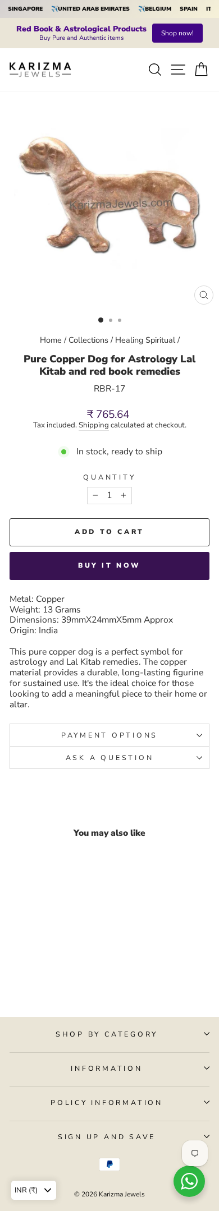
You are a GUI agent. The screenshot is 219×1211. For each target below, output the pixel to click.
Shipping (94, 425)
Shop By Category (107, 1034)
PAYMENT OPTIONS (109, 735)
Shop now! (177, 33)
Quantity (109, 477)
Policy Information (107, 1102)
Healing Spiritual (145, 340)
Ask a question (110, 757)
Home (51, 340)
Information (106, 1068)
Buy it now (109, 565)
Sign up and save (107, 1136)
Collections (88, 340)
